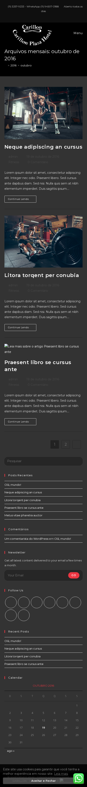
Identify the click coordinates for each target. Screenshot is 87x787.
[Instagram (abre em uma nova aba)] (44, 15)
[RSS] (24, 615)
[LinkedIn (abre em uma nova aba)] (48, 15)
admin (13, 157)
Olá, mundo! (12, 484)
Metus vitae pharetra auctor (23, 515)
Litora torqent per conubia (41, 275)
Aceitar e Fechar (43, 780)
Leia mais (61, 774)
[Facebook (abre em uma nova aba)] (39, 15)
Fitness (13, 162)
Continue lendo (22, 198)
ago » (10, 750)
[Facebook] (24, 602)
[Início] (5, 65)
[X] (11, 602)
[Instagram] (36, 602)
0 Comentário (38, 162)
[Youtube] (11, 615)
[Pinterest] (62, 602)
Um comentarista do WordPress (26, 538)
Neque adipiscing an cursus (43, 147)
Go (73, 575)
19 (43, 727)
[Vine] (75, 602)
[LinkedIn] (49, 602)
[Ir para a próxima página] (76, 444)
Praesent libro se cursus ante (24, 507)
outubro (26, 65)
